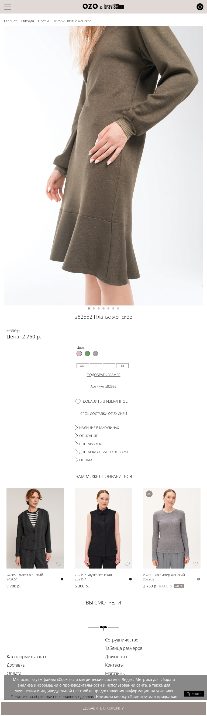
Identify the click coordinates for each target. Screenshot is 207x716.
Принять (194, 693)
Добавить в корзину (103, 708)
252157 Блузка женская (93, 574)
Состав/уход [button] (90, 443)
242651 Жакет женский (24, 574)
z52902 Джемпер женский (164, 574)
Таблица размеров (124, 648)
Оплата (14, 673)
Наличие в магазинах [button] (99, 427)
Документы (116, 657)
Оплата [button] (85, 460)
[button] (89, 308)
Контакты (114, 665)
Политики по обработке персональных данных (52, 696)
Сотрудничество (121, 640)
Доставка (16, 665)
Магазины (115, 673)
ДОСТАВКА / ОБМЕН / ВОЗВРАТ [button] (103, 451)
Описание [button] (88, 435)
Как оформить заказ (26, 657)
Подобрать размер (103, 374)
